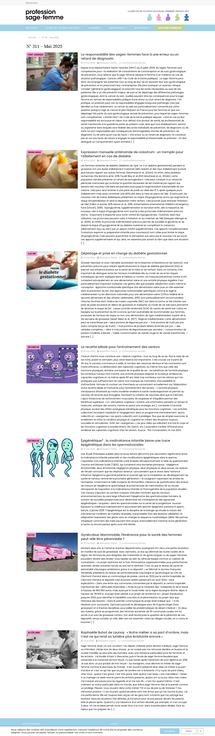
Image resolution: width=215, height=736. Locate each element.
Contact (114, 723)
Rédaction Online (108, 62)
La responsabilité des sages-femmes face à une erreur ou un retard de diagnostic (130, 56)
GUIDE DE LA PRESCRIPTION (62, 27)
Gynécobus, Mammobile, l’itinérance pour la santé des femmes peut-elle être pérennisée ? (131, 537)
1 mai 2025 (88, 640)
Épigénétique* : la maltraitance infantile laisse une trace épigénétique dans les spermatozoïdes (125, 442)
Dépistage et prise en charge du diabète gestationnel (124, 253)
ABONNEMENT (117, 27)
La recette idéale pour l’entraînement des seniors (120, 347)
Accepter (170, 731)
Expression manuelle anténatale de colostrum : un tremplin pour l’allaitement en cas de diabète (132, 154)
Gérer (189, 731)
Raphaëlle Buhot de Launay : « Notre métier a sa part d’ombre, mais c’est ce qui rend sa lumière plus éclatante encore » (134, 634)
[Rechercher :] (107, 2)
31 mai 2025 (89, 62)
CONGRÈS (94, 27)
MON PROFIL (141, 27)
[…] (132, 141)
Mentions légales (31, 723)
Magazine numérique (169, 27)
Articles (31, 27)
